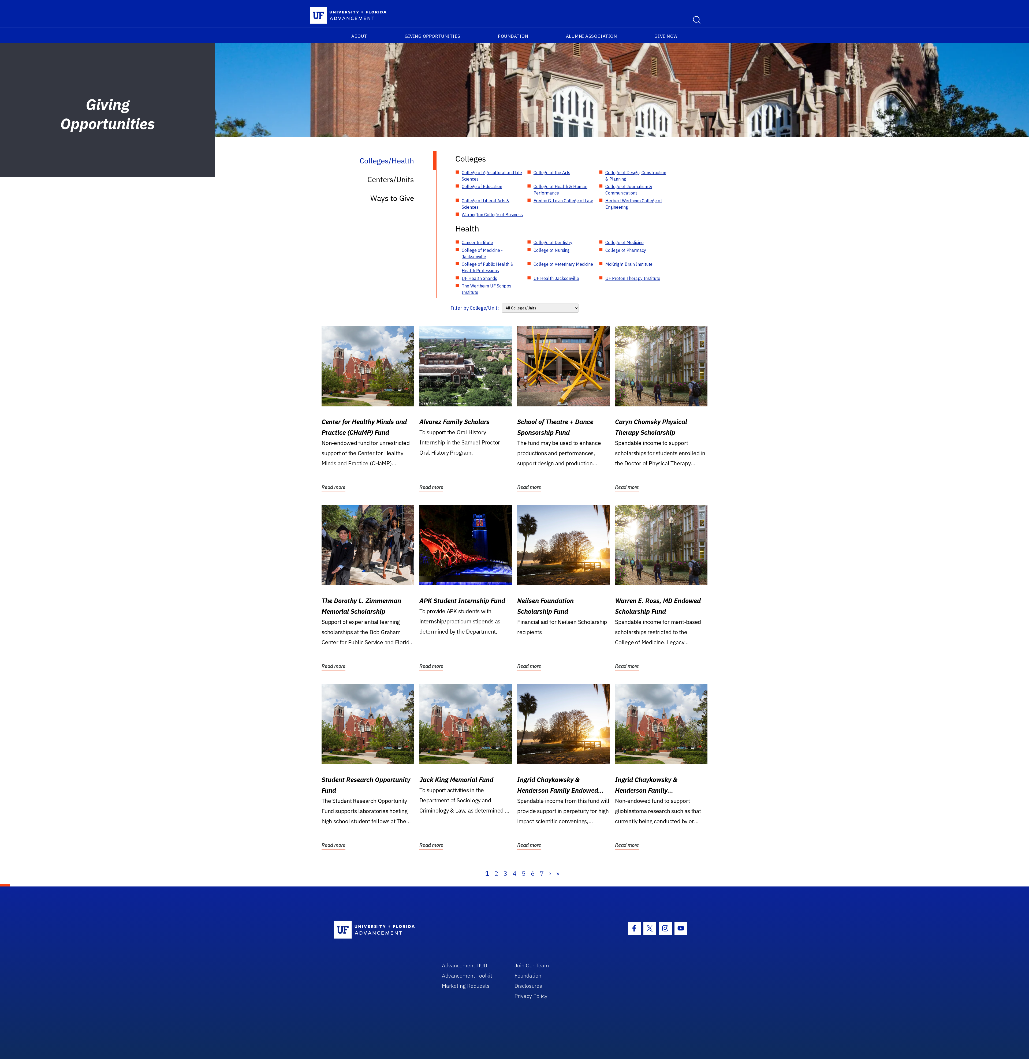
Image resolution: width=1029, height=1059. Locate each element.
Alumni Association (591, 36)
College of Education (482, 186)
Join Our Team (531, 965)
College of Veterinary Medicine (563, 264)
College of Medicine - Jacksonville (482, 253)
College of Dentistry (553, 242)
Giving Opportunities (432, 36)
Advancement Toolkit (467, 975)
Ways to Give (392, 198)
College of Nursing (552, 250)
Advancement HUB (464, 965)
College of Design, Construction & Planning (635, 176)
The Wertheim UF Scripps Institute (486, 289)
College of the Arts (552, 172)
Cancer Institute (477, 242)
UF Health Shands (479, 278)
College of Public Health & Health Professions (487, 267)
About (359, 36)
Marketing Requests (466, 985)
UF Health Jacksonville (556, 278)
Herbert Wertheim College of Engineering (633, 204)
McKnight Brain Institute (629, 264)
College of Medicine (624, 242)
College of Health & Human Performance (560, 190)
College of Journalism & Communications (628, 190)
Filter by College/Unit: (474, 308)
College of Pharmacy (625, 250)
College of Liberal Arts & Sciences (485, 204)
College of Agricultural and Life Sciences (492, 176)
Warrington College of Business (492, 214)
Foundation (513, 36)
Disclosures (528, 985)
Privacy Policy (530, 996)
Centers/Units (390, 179)
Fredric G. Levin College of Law (563, 200)
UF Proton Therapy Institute (632, 278)
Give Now (665, 36)
